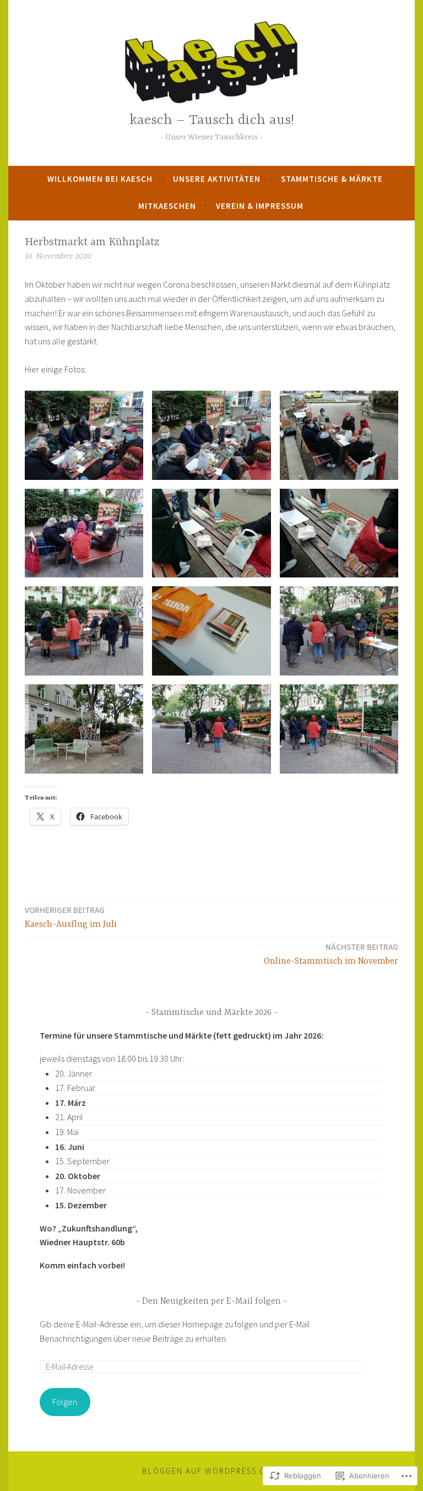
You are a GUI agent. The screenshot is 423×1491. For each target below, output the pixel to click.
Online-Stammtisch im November (331, 954)
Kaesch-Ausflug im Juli (71, 917)
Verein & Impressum (259, 206)
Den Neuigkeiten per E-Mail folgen (211, 1301)
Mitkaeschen (167, 206)
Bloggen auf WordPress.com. (211, 1471)
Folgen (64, 1401)
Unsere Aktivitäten (217, 179)
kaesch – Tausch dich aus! (211, 120)
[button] (84, 435)
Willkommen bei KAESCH (100, 179)
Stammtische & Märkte (332, 179)
